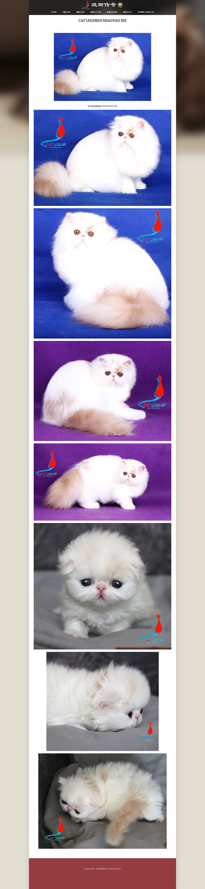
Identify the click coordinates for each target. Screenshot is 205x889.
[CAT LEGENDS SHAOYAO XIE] (102, 67)
